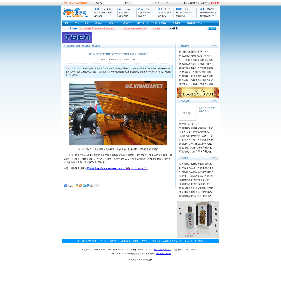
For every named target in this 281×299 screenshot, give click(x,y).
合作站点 (167, 241)
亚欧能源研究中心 (194, 23)
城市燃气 (162, 12)
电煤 (109, 9)
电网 (126, 16)
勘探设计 (142, 12)
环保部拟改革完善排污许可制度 (195, 64)
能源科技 (127, 23)
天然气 (168, 9)
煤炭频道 (86, 46)
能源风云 (99, 23)
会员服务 (135, 241)
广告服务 (145, 241)
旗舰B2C (140, 23)
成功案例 (92, 241)
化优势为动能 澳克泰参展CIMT (195, 180)
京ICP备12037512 (163, 253)
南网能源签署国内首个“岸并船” (195, 196)
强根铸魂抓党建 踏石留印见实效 (195, 147)
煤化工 (104, 12)
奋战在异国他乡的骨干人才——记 (196, 136)
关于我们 (81, 241)
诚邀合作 (156, 241)
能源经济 (113, 23)
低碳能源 (212, 12)
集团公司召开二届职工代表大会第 (196, 144)
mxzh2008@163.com (162, 249)
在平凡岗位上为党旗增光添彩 (194, 132)
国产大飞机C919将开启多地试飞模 (196, 168)
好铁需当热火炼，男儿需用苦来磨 (196, 140)
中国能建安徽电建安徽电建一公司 (196, 128)
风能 (186, 9)
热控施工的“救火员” (189, 124)
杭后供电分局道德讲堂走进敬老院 (196, 176)
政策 (87, 23)
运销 (110, 12)
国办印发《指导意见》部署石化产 (196, 80)
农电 (121, 16)
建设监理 (98, 16)
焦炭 (104, 9)
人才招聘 (124, 241)
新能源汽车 (181, 16)
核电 (126, 12)
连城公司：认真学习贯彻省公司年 (196, 84)
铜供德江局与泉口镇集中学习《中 (196, 55)
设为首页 (194, 3)
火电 (128, 9)
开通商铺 (176, 23)
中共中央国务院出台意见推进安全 (196, 60)
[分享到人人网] (87, 186)
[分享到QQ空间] (77, 186)
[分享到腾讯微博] (84, 186)
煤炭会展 (96, 46)
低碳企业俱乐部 (207, 16)
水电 (121, 12)
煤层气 (97, 12)
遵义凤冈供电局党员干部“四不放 (195, 192)
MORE (214, 46)
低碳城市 (204, 12)
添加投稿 (215, 3)
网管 (169, 12)
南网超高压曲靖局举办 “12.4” (194, 51)
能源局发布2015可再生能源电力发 (196, 68)
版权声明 (113, 241)
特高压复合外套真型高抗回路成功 (196, 188)
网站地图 (188, 241)
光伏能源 (180, 12)
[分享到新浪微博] (80, 186)
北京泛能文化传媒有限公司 (126, 28)
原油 (148, 9)
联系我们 (204, 3)
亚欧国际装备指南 (158, 23)
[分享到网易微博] (91, 186)
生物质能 (188, 12)
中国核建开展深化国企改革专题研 (196, 76)
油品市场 (142, 16)
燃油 (149, 12)
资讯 (77, 23)
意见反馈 (178, 241)
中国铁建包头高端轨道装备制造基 (196, 172)
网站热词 (199, 241)
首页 (185, 3)
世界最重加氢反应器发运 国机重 (195, 164)
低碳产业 (211, 9)
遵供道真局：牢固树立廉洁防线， (196, 72)
